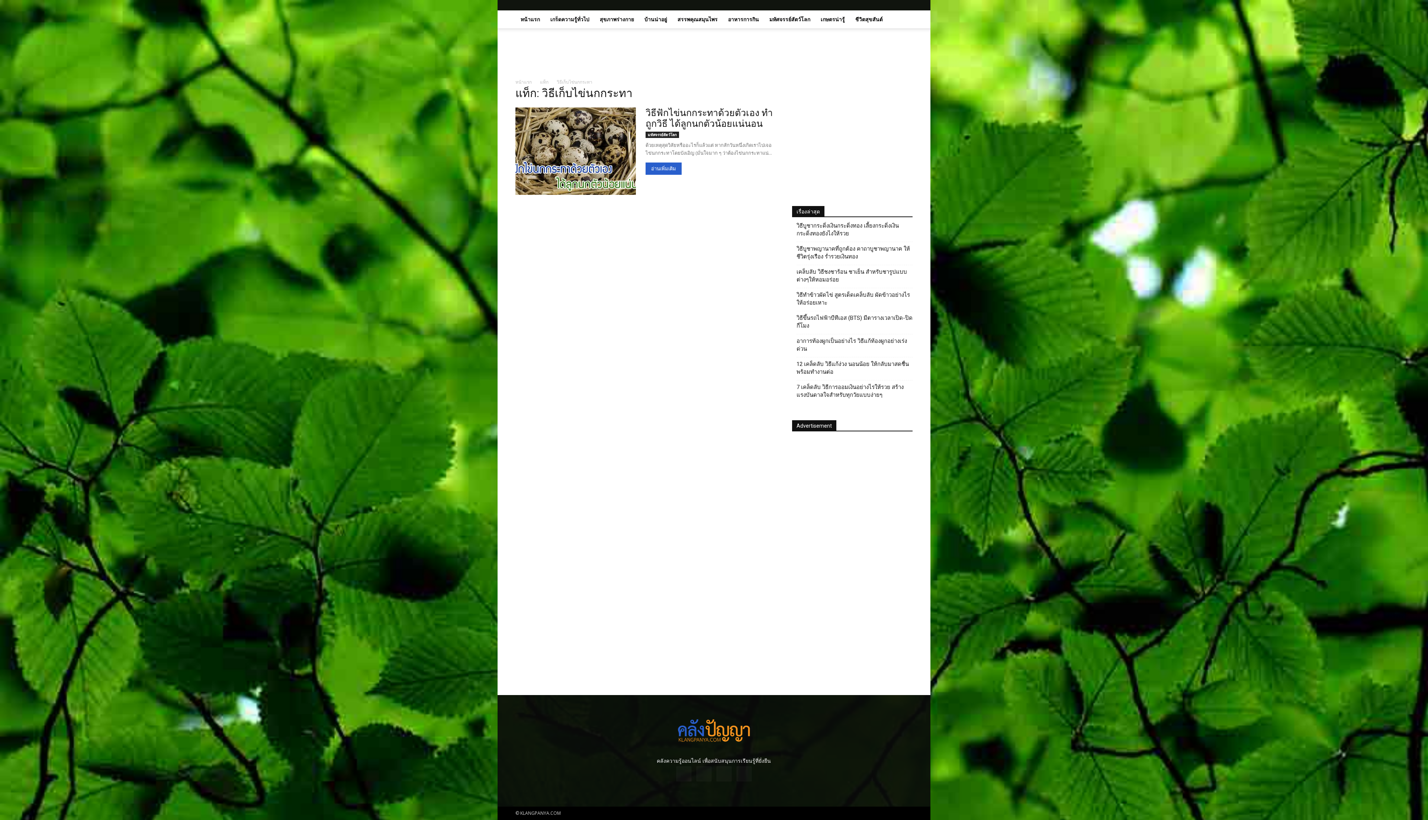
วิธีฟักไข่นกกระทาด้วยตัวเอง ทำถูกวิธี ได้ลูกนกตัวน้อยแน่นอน (709, 118)
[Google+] (882, 5)
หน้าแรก (530, 19)
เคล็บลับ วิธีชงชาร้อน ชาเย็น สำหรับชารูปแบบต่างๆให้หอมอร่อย (852, 275)
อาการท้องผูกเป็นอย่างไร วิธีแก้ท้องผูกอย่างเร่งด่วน (852, 345)
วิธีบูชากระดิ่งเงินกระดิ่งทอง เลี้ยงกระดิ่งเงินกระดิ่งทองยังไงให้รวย (848, 229)
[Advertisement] (777, 54)
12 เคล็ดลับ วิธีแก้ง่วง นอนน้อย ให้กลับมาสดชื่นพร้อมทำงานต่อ (853, 368)
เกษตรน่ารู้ (833, 19)
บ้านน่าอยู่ (655, 19)
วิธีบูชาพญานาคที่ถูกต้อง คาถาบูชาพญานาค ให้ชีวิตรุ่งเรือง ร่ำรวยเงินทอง (853, 252)
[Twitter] (907, 5)
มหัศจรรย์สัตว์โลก (789, 19)
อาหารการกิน (743, 19)
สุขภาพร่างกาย (617, 19)
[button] (904, 19)
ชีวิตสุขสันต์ (869, 19)
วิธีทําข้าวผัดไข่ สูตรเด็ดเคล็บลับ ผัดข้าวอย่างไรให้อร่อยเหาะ (853, 299)
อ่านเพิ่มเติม (663, 168)
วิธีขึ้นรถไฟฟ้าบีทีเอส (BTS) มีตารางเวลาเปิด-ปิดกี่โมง (855, 322)
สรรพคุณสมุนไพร (698, 19)
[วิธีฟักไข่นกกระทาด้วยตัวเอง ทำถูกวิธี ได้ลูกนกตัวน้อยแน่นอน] (575, 151)
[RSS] (894, 5)
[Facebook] (870, 5)
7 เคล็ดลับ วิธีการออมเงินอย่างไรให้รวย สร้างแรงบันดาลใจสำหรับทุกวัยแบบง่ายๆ (850, 391)
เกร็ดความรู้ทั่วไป (569, 19)
